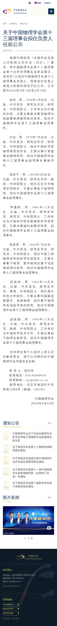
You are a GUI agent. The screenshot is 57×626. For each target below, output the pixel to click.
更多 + (50, 423)
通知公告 (23, 24)
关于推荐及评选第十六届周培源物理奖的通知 (32, 448)
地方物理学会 (8, 605)
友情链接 (7, 599)
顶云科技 (15, 619)
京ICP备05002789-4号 (12, 586)
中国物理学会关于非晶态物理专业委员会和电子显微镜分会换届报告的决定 (32, 437)
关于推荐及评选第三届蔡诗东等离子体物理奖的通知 (32, 485)
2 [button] (28, 538)
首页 (4, 24)
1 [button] (25, 538)
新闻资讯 (13, 24)
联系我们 (7, 570)
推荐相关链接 (8, 613)
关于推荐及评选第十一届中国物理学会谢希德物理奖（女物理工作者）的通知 (32, 473)
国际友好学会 (8, 609)
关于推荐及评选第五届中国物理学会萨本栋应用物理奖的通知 (32, 460)
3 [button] (32, 538)
